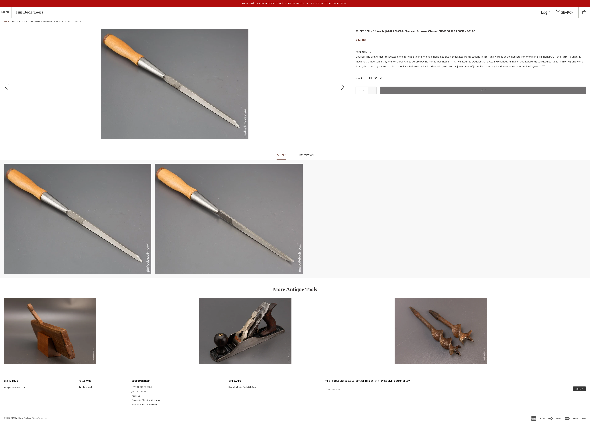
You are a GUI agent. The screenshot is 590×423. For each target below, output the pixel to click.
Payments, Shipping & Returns (146, 400)
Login (546, 12)
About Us (136, 395)
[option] (174, 84)
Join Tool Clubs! (139, 391)
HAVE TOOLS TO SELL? (142, 387)
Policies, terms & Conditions (144, 404)
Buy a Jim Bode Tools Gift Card (242, 387)
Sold (483, 90)
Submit (579, 389)
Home (6, 21)
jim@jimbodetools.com (14, 387)
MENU (5, 12)
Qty (362, 90)
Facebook (87, 387)
